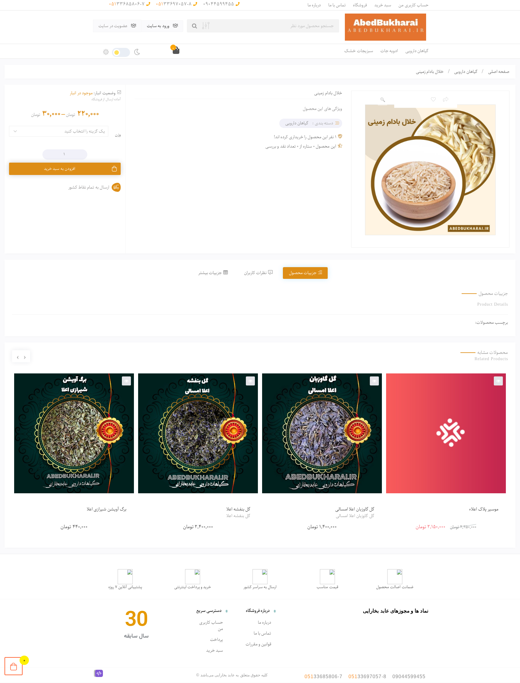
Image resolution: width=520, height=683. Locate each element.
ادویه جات (389, 51)
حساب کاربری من (413, 5)
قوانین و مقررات (258, 644)
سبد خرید (382, 5)
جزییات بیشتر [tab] (210, 272)
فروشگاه (360, 5)
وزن (118, 134)
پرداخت (216, 640)
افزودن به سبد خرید (59, 168)
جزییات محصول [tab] (303, 272)
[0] (14, 666)
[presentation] (24, 356)
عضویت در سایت (113, 26)
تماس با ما (337, 5)
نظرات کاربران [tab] (255, 272)
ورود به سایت (158, 26)
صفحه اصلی (498, 71)
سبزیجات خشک (358, 51)
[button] (382, 100)
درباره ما (314, 5)
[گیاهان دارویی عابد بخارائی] (385, 27)
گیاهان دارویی (417, 51)
